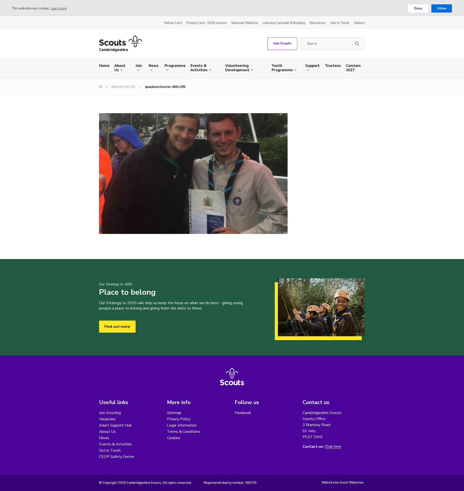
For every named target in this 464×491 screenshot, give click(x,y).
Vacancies (107, 419)
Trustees (333, 65)
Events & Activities (199, 67)
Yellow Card (173, 23)
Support (312, 65)
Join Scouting (110, 412)
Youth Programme (282, 67)
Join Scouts (282, 43)
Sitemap (174, 412)
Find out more (117, 326)
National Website (245, 23)
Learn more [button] (59, 8)
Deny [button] (418, 8)
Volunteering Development (237, 67)
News (154, 65)
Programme (175, 65)
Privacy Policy (178, 419)
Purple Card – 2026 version (207, 23)
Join (139, 65)
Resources (318, 23)
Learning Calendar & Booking (284, 23)
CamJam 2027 (353, 67)
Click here (333, 447)
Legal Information (182, 425)
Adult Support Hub (115, 425)
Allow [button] (441, 8)
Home (104, 65)
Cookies (173, 438)
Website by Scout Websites (342, 482)
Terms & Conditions (183, 431)
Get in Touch (339, 23)
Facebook (243, 412)
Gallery (359, 23)
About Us (119, 67)
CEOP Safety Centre (116, 456)
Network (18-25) (123, 87)
